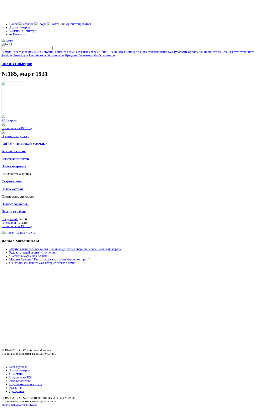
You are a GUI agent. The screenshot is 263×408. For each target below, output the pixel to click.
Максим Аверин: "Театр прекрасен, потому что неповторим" (49, 259)
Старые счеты (12, 181)
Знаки (113, 51)
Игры (121, 51)
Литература (20, 55)
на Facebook (17, 34)
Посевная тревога (14, 166)
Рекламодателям (20, 380)
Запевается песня (14, 151)
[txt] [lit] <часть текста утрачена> (24, 143)
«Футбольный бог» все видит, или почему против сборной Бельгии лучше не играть (65, 249)
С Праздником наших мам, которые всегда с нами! (42, 262)
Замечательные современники (88, 51)
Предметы (71, 55)
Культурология (177, 51)
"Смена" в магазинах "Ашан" (28, 256)
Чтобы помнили (104, 55)
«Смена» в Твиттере (22, 31)
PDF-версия (9, 120)
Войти (13, 24)
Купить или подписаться (204, 51)
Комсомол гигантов (15, 158)
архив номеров (17, 63)
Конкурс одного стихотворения (146, 51)
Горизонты (61, 51)
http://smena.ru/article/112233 (19, 404)
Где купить (16, 391)
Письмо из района (14, 211)
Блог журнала (18, 367)
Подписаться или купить (25, 384)
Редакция (15, 387)
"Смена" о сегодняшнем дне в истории (27, 51)
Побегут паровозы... (15, 204)
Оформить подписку (15, 136)
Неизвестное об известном (46, 55)
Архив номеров (19, 27)
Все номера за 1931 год (17, 128)
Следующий (10, 219)
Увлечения (86, 55)
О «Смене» (16, 373)
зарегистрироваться (78, 24)
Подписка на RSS (21, 377)
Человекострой (12, 189)
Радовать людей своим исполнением (33, 252)
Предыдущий (10, 222)
